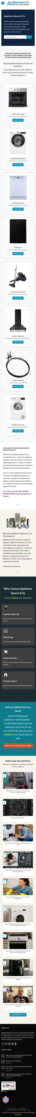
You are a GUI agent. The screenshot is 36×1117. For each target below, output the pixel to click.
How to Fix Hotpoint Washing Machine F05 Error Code (18, 843)
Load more (18, 1014)
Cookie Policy (23, 1108)
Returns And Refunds (13, 1110)
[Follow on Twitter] (9, 1043)
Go (29, 37)
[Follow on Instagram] (6, 1043)
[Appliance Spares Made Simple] (18, 3)
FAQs (28, 1110)
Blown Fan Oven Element (18, 818)
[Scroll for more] (18, 438)
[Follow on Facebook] (2, 1043)
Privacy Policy (12, 1108)
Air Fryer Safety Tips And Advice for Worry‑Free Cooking (18, 978)
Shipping (23, 1110)
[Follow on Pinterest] (15, 1043)
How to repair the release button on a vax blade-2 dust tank (18, 1005)
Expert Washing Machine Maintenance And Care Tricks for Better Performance (18, 924)
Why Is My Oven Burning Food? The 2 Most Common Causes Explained (18, 791)
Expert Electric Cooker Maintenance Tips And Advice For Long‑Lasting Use (18, 951)
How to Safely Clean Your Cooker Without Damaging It (18, 897)
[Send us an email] (12, 1043)
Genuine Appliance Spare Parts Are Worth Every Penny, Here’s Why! (18, 870)
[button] (2, 3)
